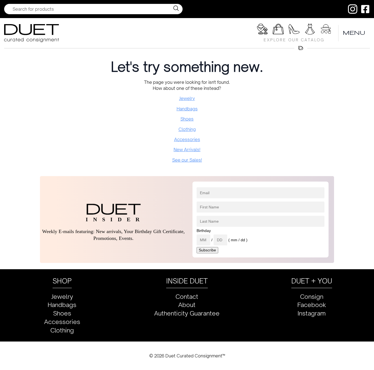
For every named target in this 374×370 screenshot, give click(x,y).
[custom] (352, 9)
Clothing (187, 129)
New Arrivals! (187, 149)
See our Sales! (187, 160)
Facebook (311, 304)
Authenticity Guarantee (187, 313)
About (186, 304)
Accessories (187, 139)
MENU (354, 33)
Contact (187, 296)
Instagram (312, 313)
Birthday (204, 230)
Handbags (187, 108)
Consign (311, 296)
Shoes (187, 119)
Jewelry (187, 98)
